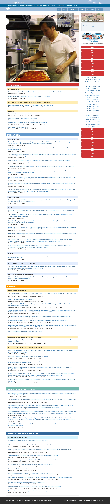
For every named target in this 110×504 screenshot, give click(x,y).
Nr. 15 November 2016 (92, 82)
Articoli (64, 9)
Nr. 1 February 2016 (93, 122)
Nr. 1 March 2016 (93, 117)
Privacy (66, 500)
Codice (82, 9)
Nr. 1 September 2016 (92, 93)
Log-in (99, 9)
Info (59, 9)
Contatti (80, 500)
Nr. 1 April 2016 (92, 113)
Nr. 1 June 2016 (92, 104)
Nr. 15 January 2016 (93, 124)
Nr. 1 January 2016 (92, 126)
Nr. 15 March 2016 (92, 115)
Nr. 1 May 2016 (92, 108)
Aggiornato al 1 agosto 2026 (94, 25)
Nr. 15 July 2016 (92, 97)
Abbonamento (90, 9)
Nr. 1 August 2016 (92, 95)
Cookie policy (72, 500)
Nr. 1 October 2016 (92, 88)
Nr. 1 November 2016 (93, 84)
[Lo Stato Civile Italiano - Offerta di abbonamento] (92, 38)
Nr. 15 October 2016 (93, 86)
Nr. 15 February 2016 (93, 119)
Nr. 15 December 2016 (92, 77)
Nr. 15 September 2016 (92, 90)
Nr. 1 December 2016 (93, 79)
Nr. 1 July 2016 (92, 99)
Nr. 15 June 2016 (93, 102)
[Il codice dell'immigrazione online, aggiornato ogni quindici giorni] (92, 17)
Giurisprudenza (73, 9)
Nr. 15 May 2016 (93, 106)
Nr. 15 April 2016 (93, 111)
